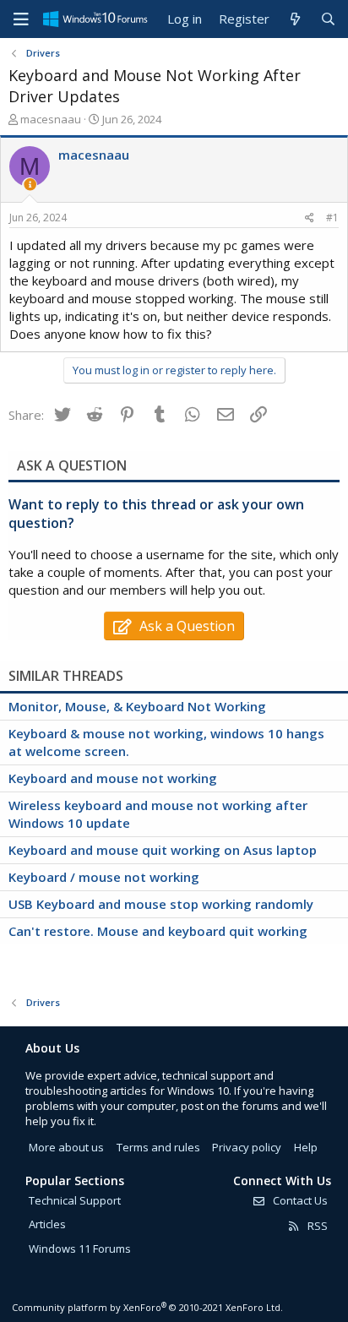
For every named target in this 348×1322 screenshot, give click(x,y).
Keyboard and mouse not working (112, 778)
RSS (316, 1225)
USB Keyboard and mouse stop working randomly (160, 903)
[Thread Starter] (30, 184)
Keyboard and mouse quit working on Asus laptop (162, 849)
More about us (66, 1147)
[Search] (328, 19)
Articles (47, 1224)
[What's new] (294, 19)
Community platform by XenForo (147, 1307)
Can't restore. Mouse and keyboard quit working (157, 930)
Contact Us (299, 1200)
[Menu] (21, 19)
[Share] (309, 218)
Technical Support (75, 1200)
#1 (332, 217)
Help (306, 1147)
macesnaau (50, 119)
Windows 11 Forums (80, 1248)
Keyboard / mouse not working (103, 876)
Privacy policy (246, 1147)
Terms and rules (158, 1147)
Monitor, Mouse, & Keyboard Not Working (137, 706)
